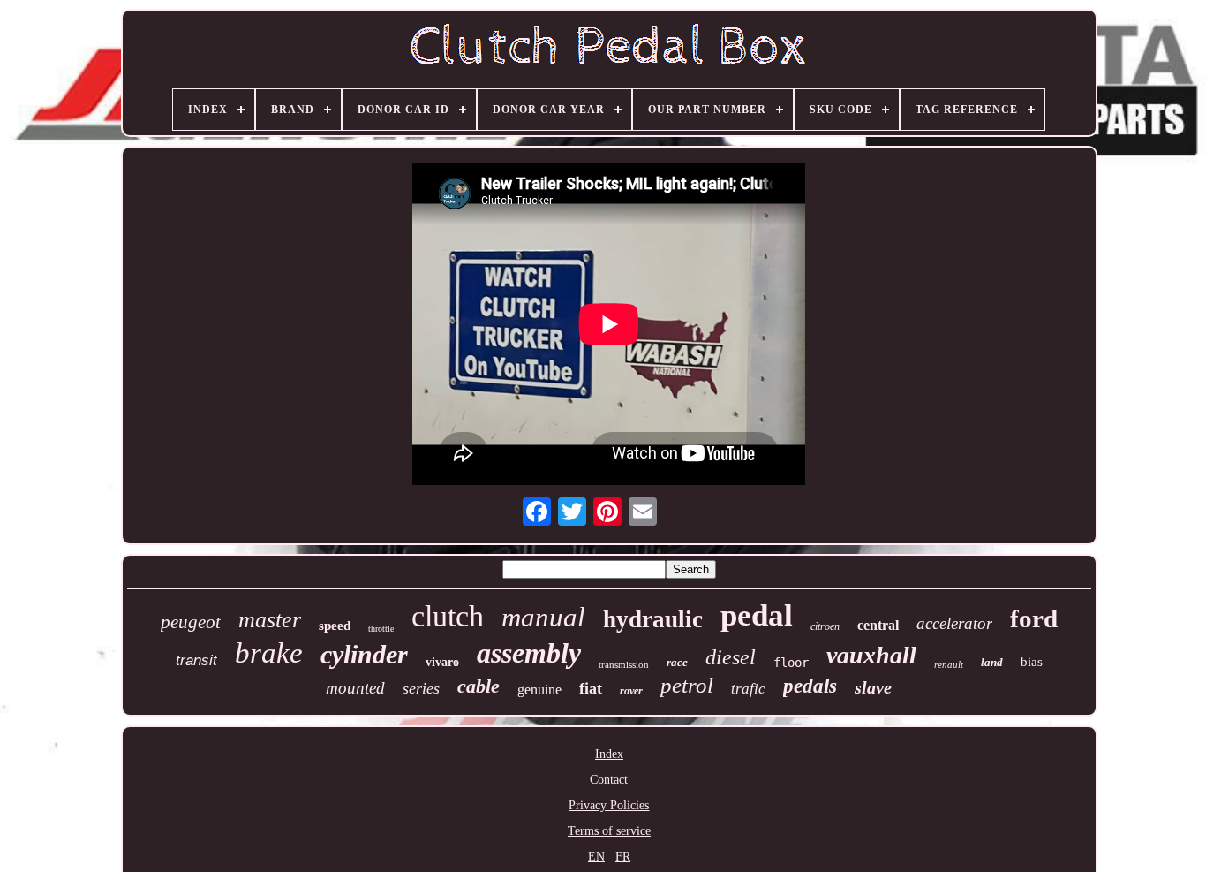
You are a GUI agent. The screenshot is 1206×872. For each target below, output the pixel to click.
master (269, 620)
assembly (529, 653)
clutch (447, 616)
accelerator (954, 623)
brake (269, 653)
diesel (730, 657)
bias (1032, 662)
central (878, 625)
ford (1034, 618)
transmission (624, 664)
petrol (686, 685)
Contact (609, 779)
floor (791, 663)
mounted (355, 688)
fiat (590, 688)
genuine (539, 689)
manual (543, 617)
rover (631, 691)
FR (622, 856)
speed (334, 625)
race (677, 662)
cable (478, 686)
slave (873, 687)
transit (196, 660)
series (421, 688)
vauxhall (871, 655)
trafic (748, 688)
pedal (756, 615)
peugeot (191, 622)
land (992, 662)
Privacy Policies (609, 805)
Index (609, 754)
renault (948, 664)
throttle (381, 628)
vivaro (442, 662)
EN (596, 856)
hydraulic (653, 619)
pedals (810, 686)
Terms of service (609, 831)
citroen (825, 626)
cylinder (364, 654)
